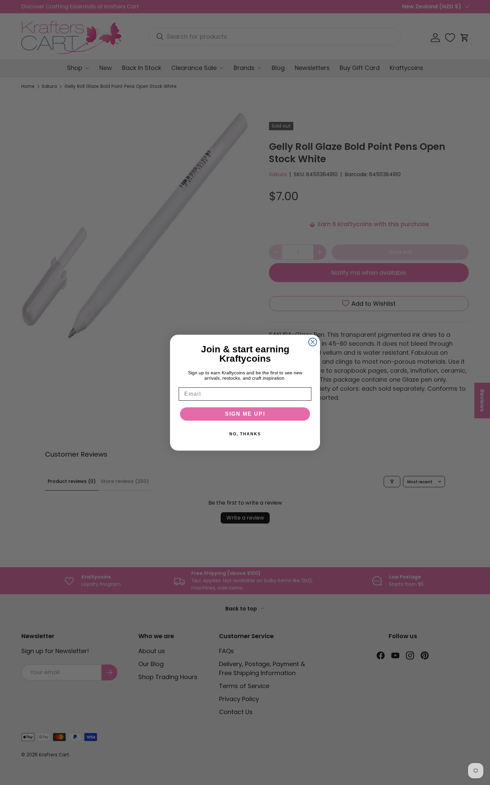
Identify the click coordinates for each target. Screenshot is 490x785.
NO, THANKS (245, 434)
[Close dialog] (313, 342)
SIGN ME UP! (245, 414)
